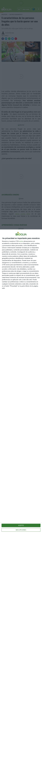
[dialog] (21, 497)
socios (21, 241)
